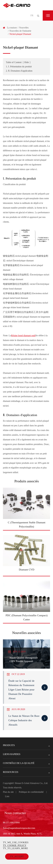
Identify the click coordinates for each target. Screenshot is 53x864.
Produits (9, 745)
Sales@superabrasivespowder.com (19, 828)
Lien (7, 796)
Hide (26, 62)
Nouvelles (24, 27)
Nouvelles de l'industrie (20, 31)
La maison (12, 27)
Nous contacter (15, 813)
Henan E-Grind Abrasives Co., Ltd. (31, 783)
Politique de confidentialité (31, 792)
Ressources (10, 772)
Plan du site (8, 792)
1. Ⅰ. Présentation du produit (19, 66)
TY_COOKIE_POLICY (14, 845)
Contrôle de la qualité (18, 763)
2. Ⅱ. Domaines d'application (19, 71)
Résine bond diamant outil (23, 335)
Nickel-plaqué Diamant (20, 34)
